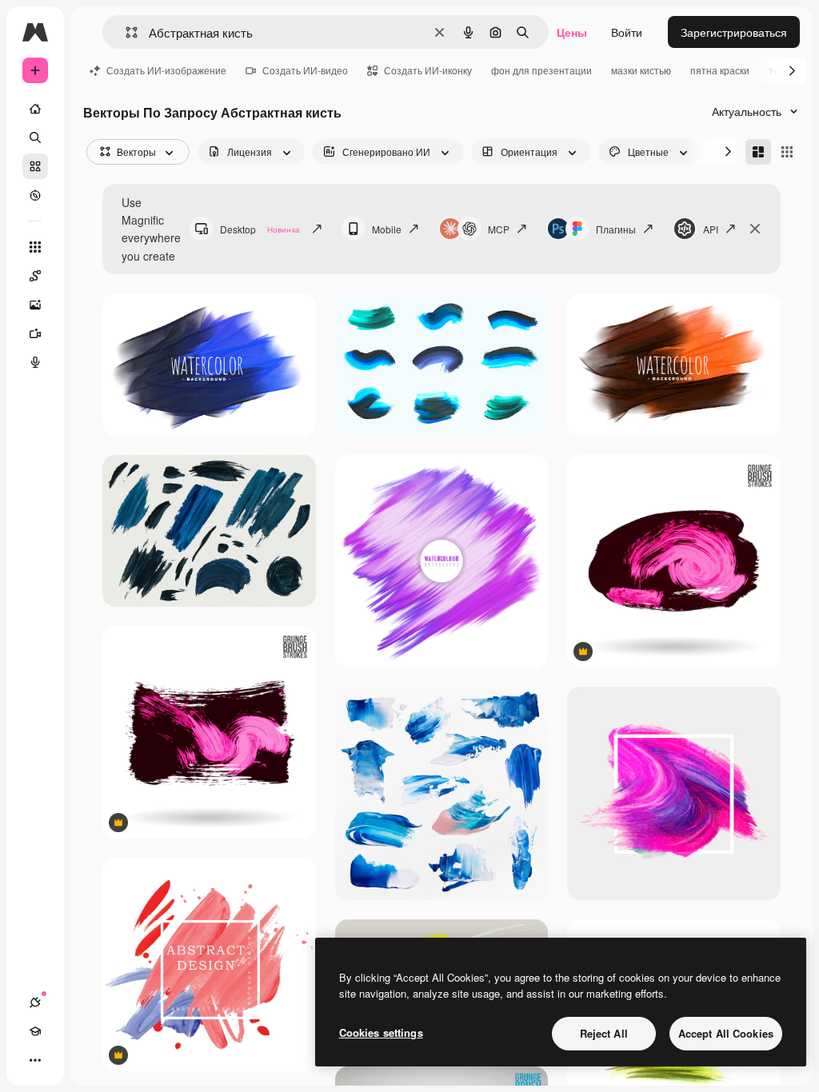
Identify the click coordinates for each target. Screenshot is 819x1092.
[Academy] (35, 1031)
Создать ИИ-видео (305, 70)
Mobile (387, 229)
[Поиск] (35, 137)
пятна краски (719, 70)
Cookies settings (381, 1032)
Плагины (616, 229)
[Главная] (35, 109)
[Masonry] (758, 152)
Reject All (604, 1033)
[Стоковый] (35, 166)
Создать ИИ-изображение (166, 70)
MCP (498, 229)
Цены (572, 32)
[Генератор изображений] (35, 304)
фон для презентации (541, 70)
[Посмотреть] (35, 195)
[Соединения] (35, 1002)
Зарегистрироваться (734, 32)
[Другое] (35, 1060)
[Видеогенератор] (35, 333)
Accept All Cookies (725, 1033)
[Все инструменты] (35, 247)
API (710, 229)
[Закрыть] (755, 228)
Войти (626, 32)
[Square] (787, 152)
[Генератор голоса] (35, 362)
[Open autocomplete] (125, 32)
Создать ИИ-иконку (428, 70)
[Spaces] (35, 276)
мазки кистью (641, 70)
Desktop (260, 229)
